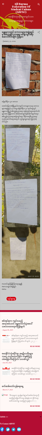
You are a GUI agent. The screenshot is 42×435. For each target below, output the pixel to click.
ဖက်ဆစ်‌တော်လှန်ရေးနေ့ (12, 386)
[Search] (38, 4)
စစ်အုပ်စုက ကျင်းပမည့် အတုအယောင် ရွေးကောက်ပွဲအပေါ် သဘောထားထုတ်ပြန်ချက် (17, 324)
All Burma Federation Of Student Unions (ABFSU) (21, 8)
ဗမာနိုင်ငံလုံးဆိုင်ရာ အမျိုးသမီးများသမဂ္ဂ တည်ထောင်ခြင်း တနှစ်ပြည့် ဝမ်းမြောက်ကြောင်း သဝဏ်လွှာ (17, 356)
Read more (35, 346)
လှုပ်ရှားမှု (11, 299)
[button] (38, 32)
